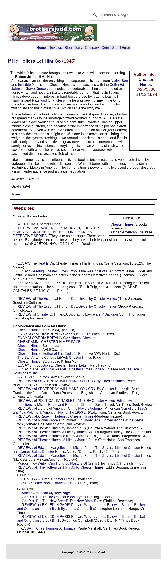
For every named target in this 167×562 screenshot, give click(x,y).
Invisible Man (28, 85)
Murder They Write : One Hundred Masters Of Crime (57, 463)
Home (41, 47)
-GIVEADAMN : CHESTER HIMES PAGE (48, 342)
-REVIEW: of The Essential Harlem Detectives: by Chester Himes (66, 299)
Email (126, 47)
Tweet (16, 194)
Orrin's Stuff (110, 47)
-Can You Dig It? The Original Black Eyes (52, 497)
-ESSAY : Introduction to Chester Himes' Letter (52, 365)
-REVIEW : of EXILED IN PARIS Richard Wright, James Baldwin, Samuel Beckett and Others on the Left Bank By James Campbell (81, 507)
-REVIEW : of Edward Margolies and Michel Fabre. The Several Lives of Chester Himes (83, 455)
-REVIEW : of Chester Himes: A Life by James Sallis (56, 432)
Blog (68, 47)
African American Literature (131, 232)
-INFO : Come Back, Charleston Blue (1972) (54, 483)
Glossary (92, 47)
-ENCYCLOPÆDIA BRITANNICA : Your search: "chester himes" (65, 334)
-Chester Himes (28, 346)
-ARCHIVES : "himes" (33, 377)
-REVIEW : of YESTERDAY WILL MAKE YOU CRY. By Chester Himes (70, 389)
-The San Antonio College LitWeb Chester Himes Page (58, 357)
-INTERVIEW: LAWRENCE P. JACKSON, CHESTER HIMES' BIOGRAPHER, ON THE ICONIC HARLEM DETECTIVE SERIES (56, 232)
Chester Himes (146, 82)
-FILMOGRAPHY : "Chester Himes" (48, 479)
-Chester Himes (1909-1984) (38, 330)
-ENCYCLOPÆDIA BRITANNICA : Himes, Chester (55, 338)
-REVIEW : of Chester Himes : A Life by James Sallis (56, 440)
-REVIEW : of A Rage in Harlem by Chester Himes (54, 416)
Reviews (55, 47)
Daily (78, 47)
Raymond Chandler (47, 100)
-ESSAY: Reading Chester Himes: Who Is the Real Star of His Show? (69, 271)
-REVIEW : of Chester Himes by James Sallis (51, 428)
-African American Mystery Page (45, 493)
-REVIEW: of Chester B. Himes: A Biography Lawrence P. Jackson (67, 314)
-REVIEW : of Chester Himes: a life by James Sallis (56, 436)
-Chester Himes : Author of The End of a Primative (54, 353)
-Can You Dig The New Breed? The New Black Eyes (61, 501)
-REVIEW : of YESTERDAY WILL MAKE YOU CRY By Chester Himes (70, 381)
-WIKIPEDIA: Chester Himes (38, 224)
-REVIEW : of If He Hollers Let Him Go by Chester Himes (60, 467)
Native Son (119, 81)
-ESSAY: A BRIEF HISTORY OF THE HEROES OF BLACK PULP (67, 283)
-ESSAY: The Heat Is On (35, 263)
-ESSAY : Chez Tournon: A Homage (48, 528)
